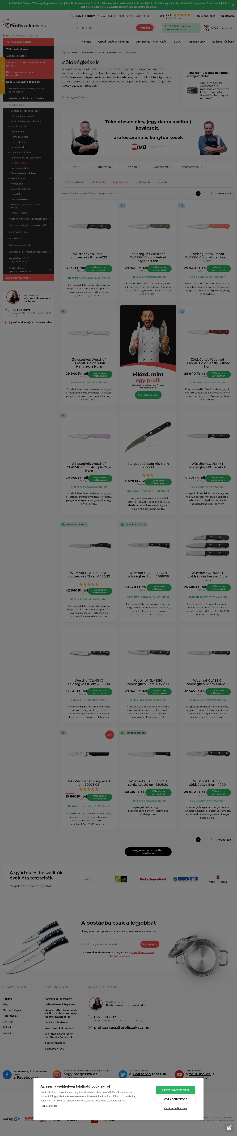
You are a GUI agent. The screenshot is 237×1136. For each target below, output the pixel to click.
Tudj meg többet (48, 1106)
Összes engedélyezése (175, 1090)
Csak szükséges (175, 1099)
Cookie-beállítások (175, 1108)
